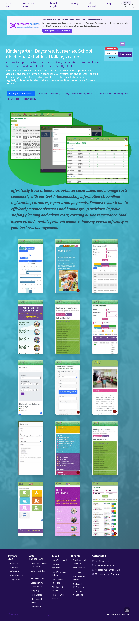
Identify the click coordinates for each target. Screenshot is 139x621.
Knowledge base (38, 578)
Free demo (125, 54)
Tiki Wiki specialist (56, 566)
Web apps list (79, 567)
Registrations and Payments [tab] (78, 93)
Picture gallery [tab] (29, 98)
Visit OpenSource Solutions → (57, 30)
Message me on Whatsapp (107, 569)
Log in (49, 615)
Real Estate (36, 594)
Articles (14, 614)
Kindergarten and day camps (39, 565)
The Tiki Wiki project (58, 596)
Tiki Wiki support (59, 560)
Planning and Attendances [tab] (21, 93)
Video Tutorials (92, 4)
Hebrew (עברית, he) (130, 7)
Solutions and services (79, 561)
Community (36, 606)
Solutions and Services (28, 4)
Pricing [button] (75, 3)
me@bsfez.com (102, 561)
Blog (109, 3)
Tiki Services (79, 572)
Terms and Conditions (78, 593)
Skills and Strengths (52, 4)
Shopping (35, 590)
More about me (17, 575)
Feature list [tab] (13, 98)
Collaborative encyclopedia (37, 584)
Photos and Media (36, 600)
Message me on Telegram (107, 574)
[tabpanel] (69, 170)
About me (9, 4)
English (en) (127, 2)
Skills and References (78, 585)
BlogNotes (15, 579)
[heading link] (24, 557)
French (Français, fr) (130, 4)
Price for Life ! (111, 48)
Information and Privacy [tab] (49, 93)
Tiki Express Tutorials (57, 581)
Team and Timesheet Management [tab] (113, 93)
